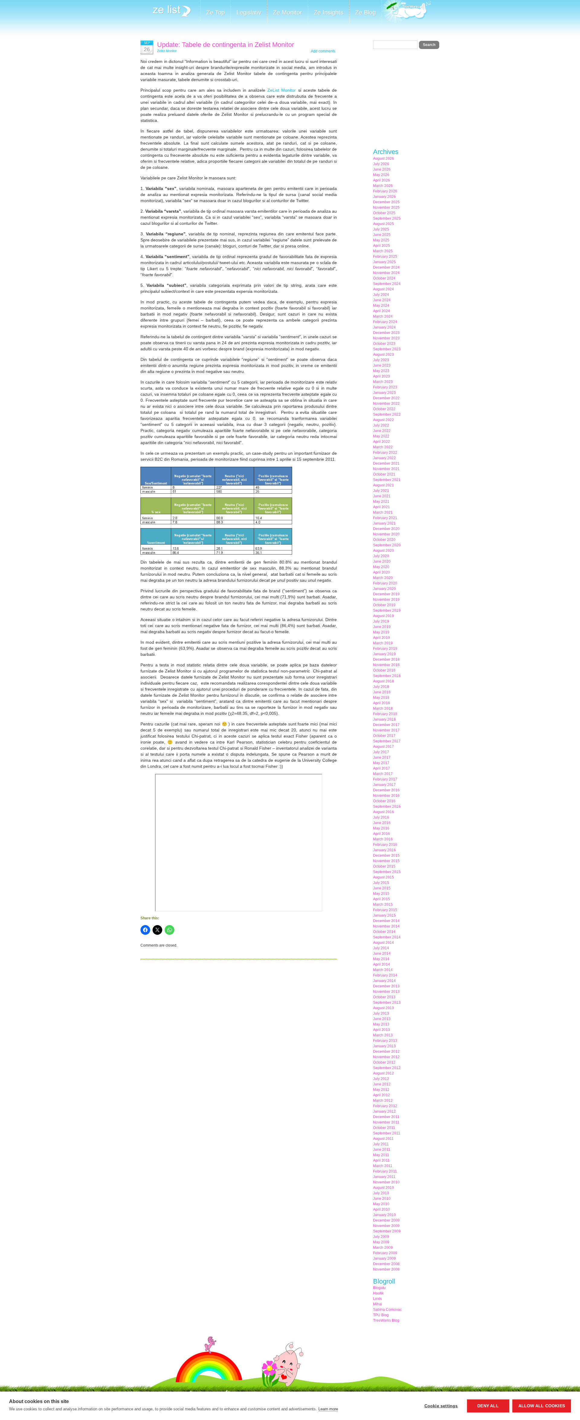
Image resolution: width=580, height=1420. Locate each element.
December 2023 (386, 333)
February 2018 (385, 714)
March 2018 (383, 708)
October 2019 (384, 605)
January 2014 (384, 981)
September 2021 (387, 480)
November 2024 (386, 273)
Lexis (377, 1299)
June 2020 (382, 561)
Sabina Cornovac (387, 1309)
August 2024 (383, 289)
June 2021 (382, 496)
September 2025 (387, 218)
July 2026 (381, 164)
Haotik (378, 1293)
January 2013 (384, 1046)
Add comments (323, 51)
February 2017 (385, 779)
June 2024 (382, 300)
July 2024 (381, 295)
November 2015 (386, 861)
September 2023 (387, 349)
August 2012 (383, 1073)
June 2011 (381, 1149)
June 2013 (382, 1019)
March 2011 (382, 1166)
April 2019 (381, 638)
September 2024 (387, 284)
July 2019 (381, 621)
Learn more (328, 1409)
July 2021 (381, 491)
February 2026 (385, 191)
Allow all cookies (541, 1406)
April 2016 (381, 834)
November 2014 (386, 926)
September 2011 (386, 1133)
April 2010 (381, 1209)
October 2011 (384, 1128)
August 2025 (383, 224)
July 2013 (381, 1013)
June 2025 (382, 235)
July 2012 (381, 1079)
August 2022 (383, 420)
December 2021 (386, 463)
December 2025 (386, 202)
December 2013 (386, 986)
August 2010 (383, 1188)
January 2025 (384, 262)
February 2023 (385, 387)
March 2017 (383, 774)
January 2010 (384, 1215)
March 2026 (383, 186)
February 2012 (385, 1106)
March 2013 (383, 1035)
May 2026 (381, 175)
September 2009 (387, 1231)
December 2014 (386, 921)
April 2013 (381, 1030)
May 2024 (381, 305)
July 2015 (381, 883)
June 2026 (382, 169)
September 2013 (387, 1002)
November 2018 (386, 665)
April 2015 (381, 899)
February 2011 (385, 1171)
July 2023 (381, 360)
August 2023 (383, 354)
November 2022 (386, 403)
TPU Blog (381, 1315)
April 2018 (381, 703)
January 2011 (384, 1177)
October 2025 (384, 213)
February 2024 (385, 322)
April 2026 (381, 180)
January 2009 (384, 1258)
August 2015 (383, 877)
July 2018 (381, 687)
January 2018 (384, 719)
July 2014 (381, 948)
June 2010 (382, 1198)
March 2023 (383, 382)
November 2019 (386, 599)
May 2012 (381, 1090)
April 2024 (381, 311)
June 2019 (382, 627)
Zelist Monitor (167, 51)
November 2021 (386, 469)
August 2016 (383, 812)
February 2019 (385, 648)
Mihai (377, 1304)
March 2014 (383, 970)
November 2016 (386, 795)
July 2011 (381, 1144)
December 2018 (386, 659)
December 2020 (386, 529)
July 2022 (381, 425)
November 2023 (386, 338)
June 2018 (382, 692)
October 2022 (384, 409)
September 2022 (387, 414)
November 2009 (386, 1226)
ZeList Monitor (281, 90)
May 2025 (381, 240)
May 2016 (381, 828)
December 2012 (386, 1051)
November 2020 (386, 534)
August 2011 (383, 1139)
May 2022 (381, 436)
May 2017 (381, 763)
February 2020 (385, 583)
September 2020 (387, 545)
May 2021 (381, 501)
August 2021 (383, 485)
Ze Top (215, 12)
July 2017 (381, 752)
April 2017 (381, 768)
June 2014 (382, 953)
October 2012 (384, 1062)
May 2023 (381, 371)
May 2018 (381, 697)
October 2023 (384, 344)
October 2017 (384, 736)
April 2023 (381, 376)
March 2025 (383, 251)
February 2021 (385, 518)
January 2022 (384, 458)
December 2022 (386, 398)
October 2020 (384, 540)
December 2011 (386, 1117)
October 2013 (384, 997)
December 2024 (386, 267)
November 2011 (386, 1122)
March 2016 (383, 839)
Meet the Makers (406, 12)
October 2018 (384, 670)
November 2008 (386, 1269)
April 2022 (381, 442)
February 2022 (385, 452)
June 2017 (382, 757)
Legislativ (249, 12)
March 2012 (383, 1100)
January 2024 (384, 327)
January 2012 (384, 1111)
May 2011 (381, 1155)
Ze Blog (365, 12)
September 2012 (387, 1068)
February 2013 (385, 1041)
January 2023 (384, 393)
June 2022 (382, 431)
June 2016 (382, 823)
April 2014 (381, 964)
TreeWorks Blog (386, 1320)
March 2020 (383, 578)
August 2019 (383, 616)
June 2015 (382, 888)
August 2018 (383, 681)
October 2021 (384, 474)
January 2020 (384, 589)
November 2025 (386, 207)
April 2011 (381, 1160)
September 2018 (387, 676)
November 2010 (386, 1182)
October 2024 (384, 278)
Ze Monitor (287, 12)
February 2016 (385, 845)
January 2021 (384, 523)
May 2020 (381, 567)
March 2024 (383, 316)
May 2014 (381, 959)
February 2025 (385, 256)
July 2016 (381, 817)
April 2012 (381, 1095)
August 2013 (383, 1008)
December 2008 (386, 1264)
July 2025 (381, 229)
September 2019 (387, 610)
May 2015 (381, 894)
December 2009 (386, 1220)
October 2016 (384, 801)
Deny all (488, 1406)
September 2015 (387, 872)
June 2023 (382, 365)
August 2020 (383, 550)
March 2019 (383, 643)
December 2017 (386, 725)
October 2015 (384, 866)
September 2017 (387, 741)
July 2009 (381, 1237)
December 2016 (386, 790)
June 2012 (382, 1084)
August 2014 (383, 943)
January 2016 (384, 850)
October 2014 (384, 932)
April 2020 (381, 572)
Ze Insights (328, 12)
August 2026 (383, 158)
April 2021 (381, 507)
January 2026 (384, 197)
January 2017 (384, 785)
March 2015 (383, 904)
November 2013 (386, 992)
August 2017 (383, 746)
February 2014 (385, 975)
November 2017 (386, 730)
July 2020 (381, 556)
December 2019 (386, 594)
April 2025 (381, 246)
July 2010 (381, 1193)
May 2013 (381, 1024)
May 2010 (381, 1204)
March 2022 (383, 447)
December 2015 (386, 855)
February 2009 (385, 1253)
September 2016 (387, 806)
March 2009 (383, 1247)
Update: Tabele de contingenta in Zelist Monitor (225, 44)
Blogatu (379, 1288)
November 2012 (386, 1057)
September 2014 (387, 937)
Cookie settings (441, 1406)
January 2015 (384, 915)
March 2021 (383, 512)
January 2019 (384, 654)
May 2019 (381, 632)
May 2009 (381, 1242)
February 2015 (385, 910)
